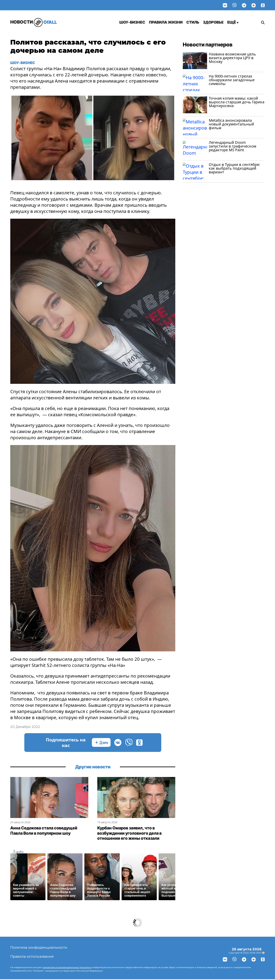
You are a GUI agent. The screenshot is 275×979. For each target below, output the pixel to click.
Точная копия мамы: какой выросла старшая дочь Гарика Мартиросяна (236, 102)
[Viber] (234, 5)
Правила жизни (166, 22)
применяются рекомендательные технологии (66, 967)
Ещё (232, 22)
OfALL (33, 22)
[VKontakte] (225, 5)
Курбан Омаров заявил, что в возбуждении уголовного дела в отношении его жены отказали (129, 833)
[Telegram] (244, 5)
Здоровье (213, 22)
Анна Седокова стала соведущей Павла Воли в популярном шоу (43, 830)
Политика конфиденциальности (38, 947)
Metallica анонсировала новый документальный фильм (231, 124)
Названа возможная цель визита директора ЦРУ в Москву (232, 57)
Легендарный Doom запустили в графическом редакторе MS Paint (232, 146)
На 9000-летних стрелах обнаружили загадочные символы (232, 80)
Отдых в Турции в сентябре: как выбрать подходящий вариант (234, 168)
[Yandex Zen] (253, 5)
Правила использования (32, 956)
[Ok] (263, 5)
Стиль (192, 22)
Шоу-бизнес (132, 22)
